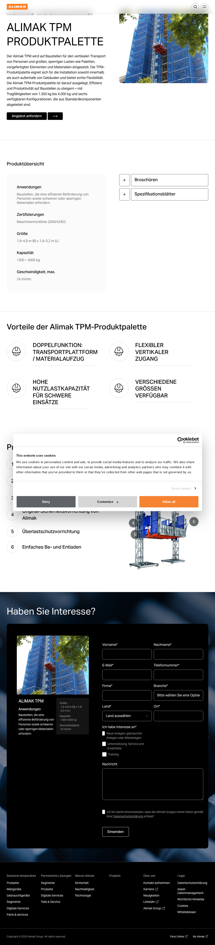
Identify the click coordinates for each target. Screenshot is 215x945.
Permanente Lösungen (56, 876)
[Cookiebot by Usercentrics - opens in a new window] (180, 440)
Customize (105, 501)
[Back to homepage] (17, 7)
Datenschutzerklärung (128, 816)
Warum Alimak (84, 876)
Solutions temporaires (21, 876)
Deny (46, 501)
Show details (181, 488)
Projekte (115, 876)
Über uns (149, 876)
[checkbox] (127, 744)
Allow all (169, 501)
